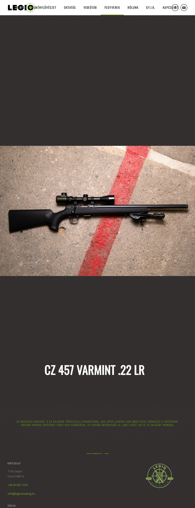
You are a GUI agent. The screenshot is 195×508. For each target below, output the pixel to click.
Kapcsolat (171, 7)
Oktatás (70, 7)
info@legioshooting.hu (21, 493)
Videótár (90, 7)
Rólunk (133, 7)
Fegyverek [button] (112, 7)
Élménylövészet (44, 7)
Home (21, 7)
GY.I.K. (150, 7)
